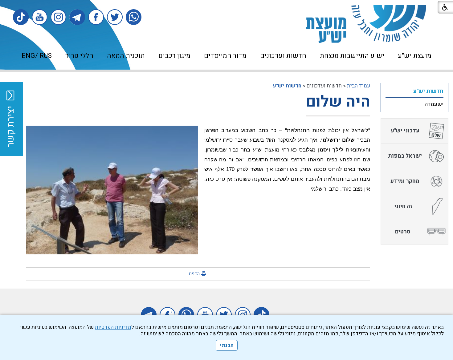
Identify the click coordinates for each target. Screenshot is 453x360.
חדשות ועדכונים (283, 56)
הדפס (194, 273)
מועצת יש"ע (414, 56)
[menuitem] (414, 55)
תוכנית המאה (126, 56)
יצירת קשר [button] (11, 126)
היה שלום (338, 102)
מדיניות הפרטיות (113, 327)
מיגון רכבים (174, 56)
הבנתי (227, 345)
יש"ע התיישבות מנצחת (352, 56)
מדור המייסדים (225, 56)
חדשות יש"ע (287, 86)
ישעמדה (434, 104)
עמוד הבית (358, 86)
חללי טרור (79, 56)
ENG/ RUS (37, 56)
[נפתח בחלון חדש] (133, 17)
